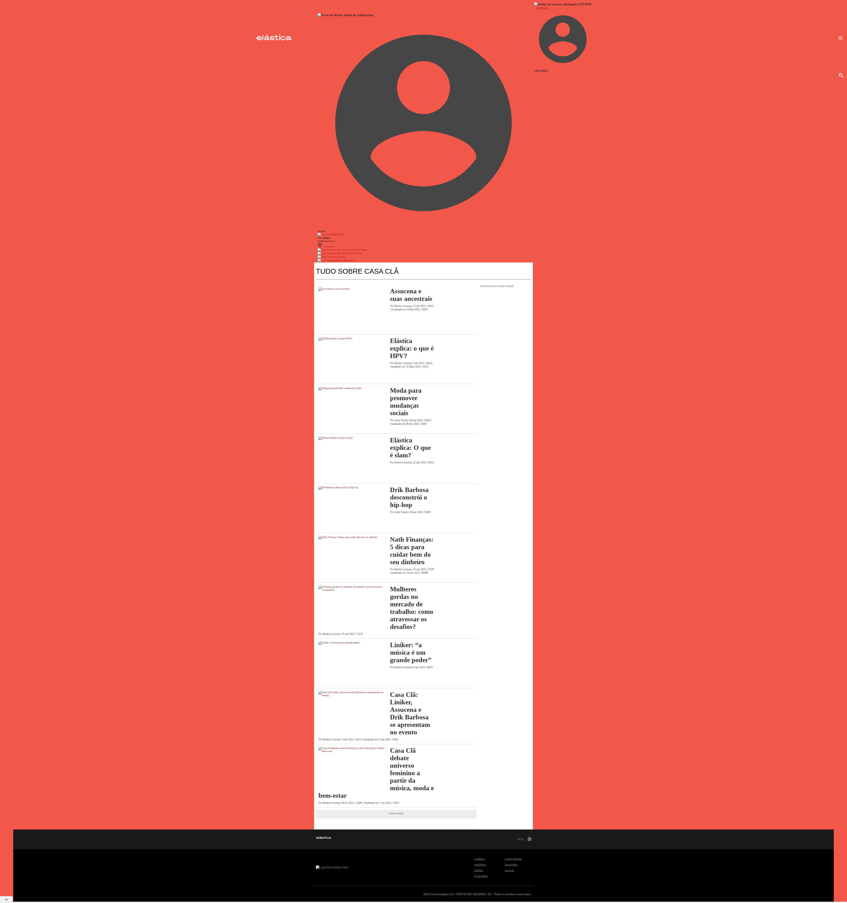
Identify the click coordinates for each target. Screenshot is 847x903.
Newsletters (348, 260)
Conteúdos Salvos (357, 249)
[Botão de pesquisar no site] (841, 75)
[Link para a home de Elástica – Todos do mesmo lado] (274, 39)
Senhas (341, 256)
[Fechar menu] (346, 15)
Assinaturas (328, 246)
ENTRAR (542, 8)
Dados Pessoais (354, 253)
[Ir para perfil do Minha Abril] (423, 234)
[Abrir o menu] (840, 38)
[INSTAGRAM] (528, 839)
